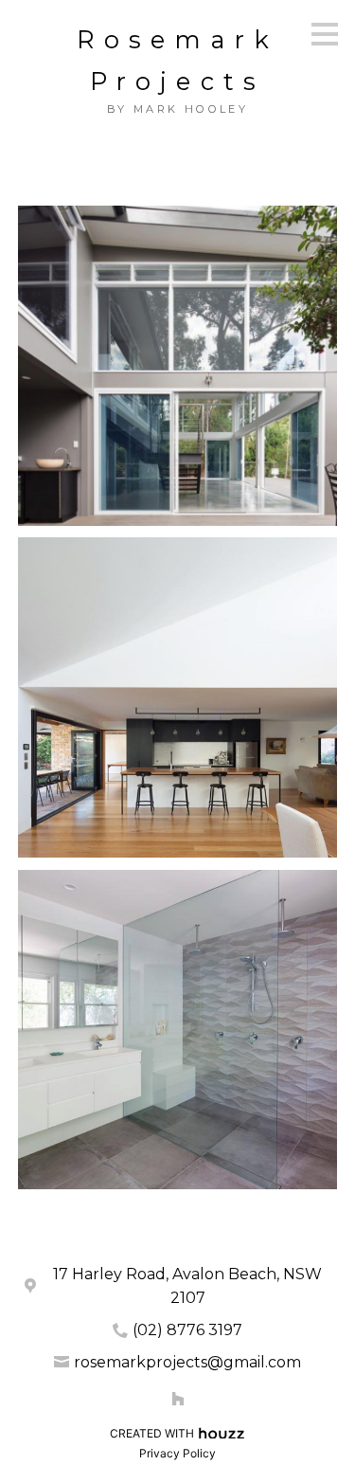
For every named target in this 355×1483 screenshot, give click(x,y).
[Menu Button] (325, 34)
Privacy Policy (177, 1453)
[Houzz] (178, 1398)
